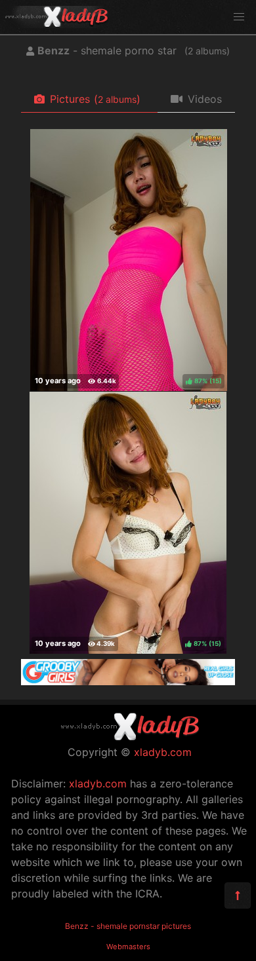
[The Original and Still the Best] (128, 681)
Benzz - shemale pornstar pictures (128, 926)
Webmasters (128, 946)
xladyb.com (163, 752)
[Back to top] (237, 895)
